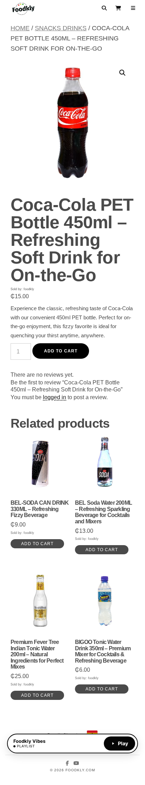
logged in (54, 397)
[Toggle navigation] (133, 8)
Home (20, 28)
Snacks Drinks (61, 28)
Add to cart (60, 351)
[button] (122, 72)
